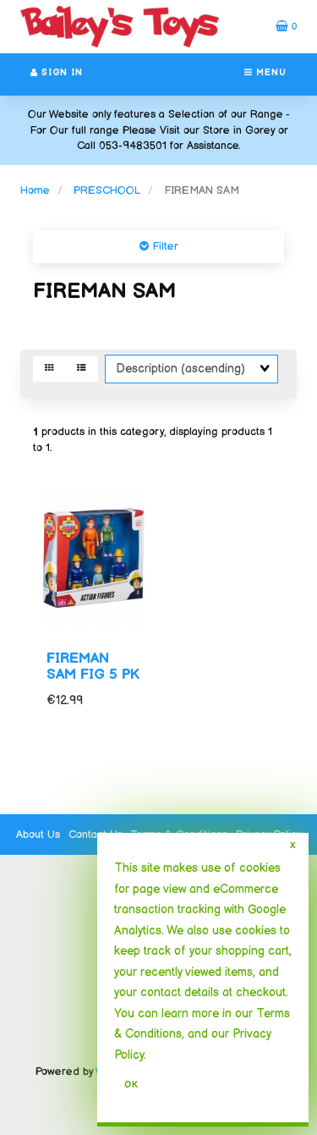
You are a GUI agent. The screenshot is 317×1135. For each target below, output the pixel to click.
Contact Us (95, 834)
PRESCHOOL (107, 190)
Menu (270, 73)
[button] (286, 26)
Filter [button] (163, 246)
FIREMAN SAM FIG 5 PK (92, 666)
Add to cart (107, 774)
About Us (38, 834)
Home (35, 190)
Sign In (60, 73)
